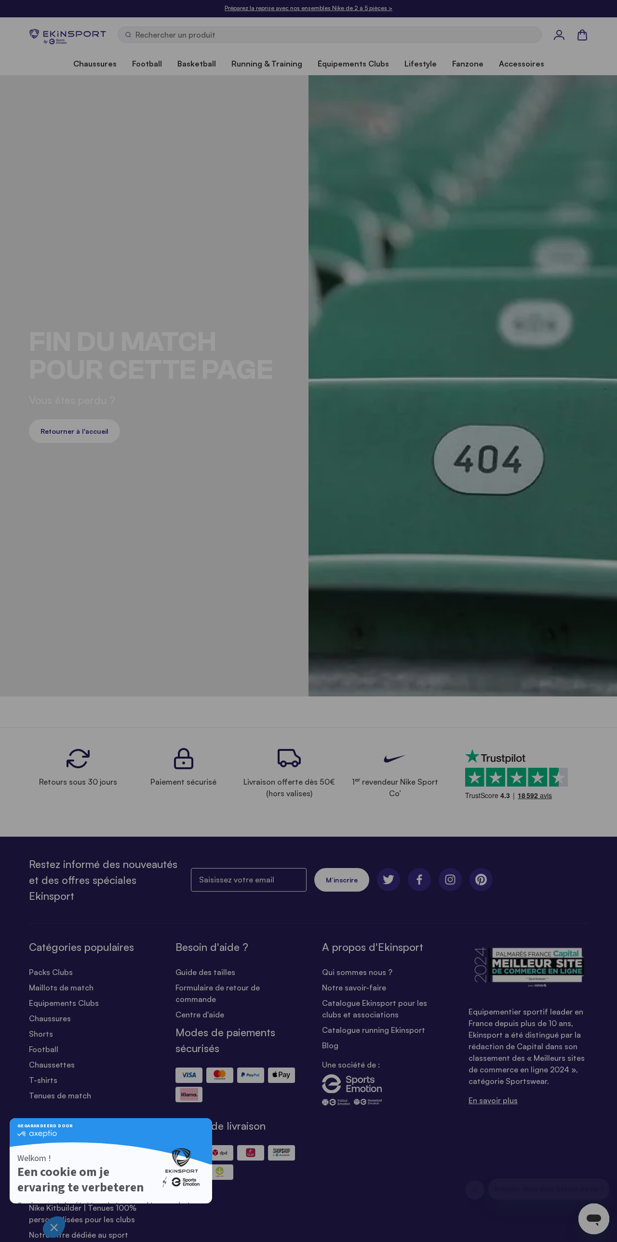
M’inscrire (342, 880)
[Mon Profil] (559, 34)
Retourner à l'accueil (74, 431)
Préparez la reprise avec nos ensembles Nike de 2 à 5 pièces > (308, 8)
